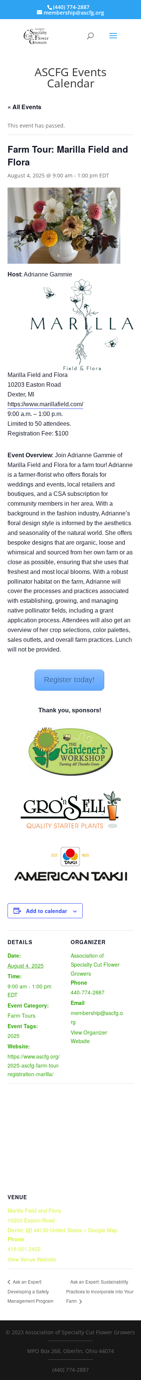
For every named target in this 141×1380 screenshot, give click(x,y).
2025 (14, 1035)
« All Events (24, 106)
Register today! (69, 679)
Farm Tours (21, 1015)
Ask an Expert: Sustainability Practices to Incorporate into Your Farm (99, 1291)
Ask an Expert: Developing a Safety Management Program (30, 1291)
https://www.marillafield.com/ (45, 404)
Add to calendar (46, 910)
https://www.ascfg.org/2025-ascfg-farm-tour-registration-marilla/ (34, 1065)
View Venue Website (32, 1259)
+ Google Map (100, 1230)
